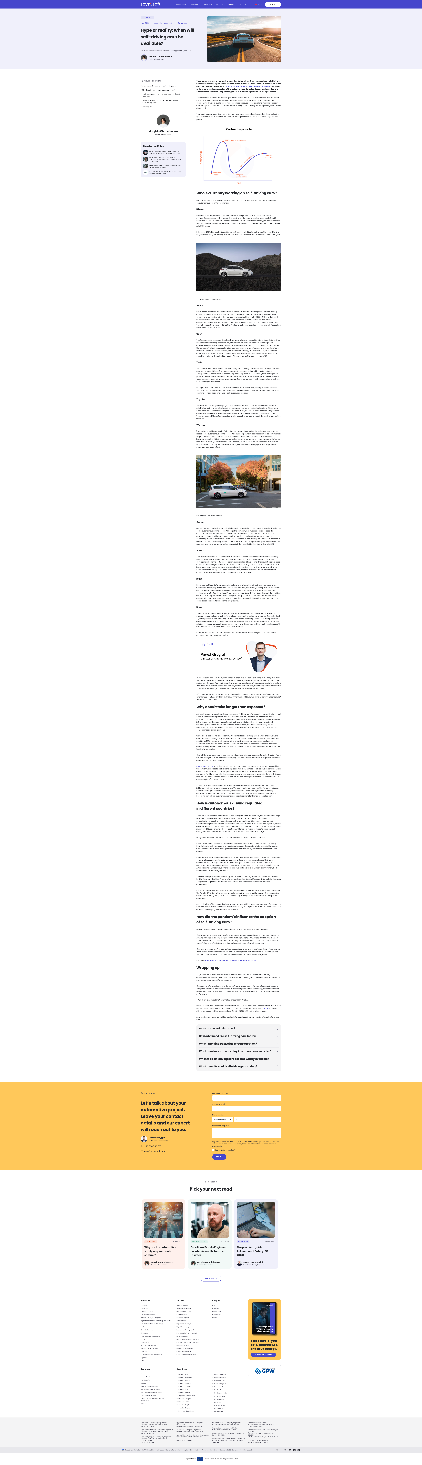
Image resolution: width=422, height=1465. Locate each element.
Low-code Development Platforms (187, 1342)
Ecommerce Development (185, 1330)
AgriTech (144, 1305)
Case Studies (216, 1311)
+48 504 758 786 (152, 1146)
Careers (231, 4)
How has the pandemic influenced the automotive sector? (231, 960)
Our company (180, 4)
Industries (194, 4)
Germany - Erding (220, 1378)
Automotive (144, 1308)
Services (207, 4)
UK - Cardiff (218, 1402)
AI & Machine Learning (183, 1308)
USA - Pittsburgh (219, 1408)
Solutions (219, 4)
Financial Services (147, 1330)
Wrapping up (147, 107)
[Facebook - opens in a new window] (298, 1450)
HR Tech (143, 1339)
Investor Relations (147, 1377)
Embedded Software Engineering (187, 1333)
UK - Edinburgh (219, 1399)
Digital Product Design (183, 1324)
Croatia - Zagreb (184, 1408)
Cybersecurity (181, 1321)
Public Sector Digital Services (186, 1355)
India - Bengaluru (220, 1384)
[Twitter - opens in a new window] (290, 1450)
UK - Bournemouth (220, 1393)
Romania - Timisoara (221, 1387)
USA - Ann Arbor (219, 1405)
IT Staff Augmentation (183, 1351)
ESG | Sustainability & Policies (150, 1389)
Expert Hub (215, 1308)
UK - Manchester (219, 1396)
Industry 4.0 (145, 1342)
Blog (213, 1305)
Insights (241, 4)
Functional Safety (182, 1336)
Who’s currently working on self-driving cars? (159, 86)
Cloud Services (181, 1314)
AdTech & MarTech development (152, 1355)
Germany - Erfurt (219, 1381)
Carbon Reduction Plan (148, 1395)
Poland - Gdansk (184, 1392)
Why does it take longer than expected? (158, 90)
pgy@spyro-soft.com (155, 1151)
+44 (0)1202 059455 (279, 1450)
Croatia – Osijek (183, 1405)
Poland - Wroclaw (184, 1374)
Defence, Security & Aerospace (151, 1318)
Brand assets (145, 1380)
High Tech (144, 1358)
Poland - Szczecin (184, 1386)
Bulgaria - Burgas (184, 1399)
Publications (216, 1314)
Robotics (144, 1351)
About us (144, 1374)
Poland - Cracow (184, 1380)
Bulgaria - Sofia (183, 1402)
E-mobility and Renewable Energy (152, 1324)
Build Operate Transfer (183, 1311)
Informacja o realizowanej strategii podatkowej (152, 1399)
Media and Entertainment (149, 1348)
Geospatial (144, 1333)
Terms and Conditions (209, 1450)
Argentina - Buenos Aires (186, 1396)
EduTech (143, 1327)
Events (214, 1318)
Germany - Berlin (220, 1374)
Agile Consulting (182, 1305)
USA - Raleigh (219, 1411)
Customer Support (182, 1318)
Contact (273, 4)
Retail (142, 1361)
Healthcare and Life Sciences (150, 1336)
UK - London (218, 1390)
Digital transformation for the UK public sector (156, 1321)
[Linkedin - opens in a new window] (294, 1450)
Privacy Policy (217, 1146)
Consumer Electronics (148, 1314)
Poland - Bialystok (184, 1383)
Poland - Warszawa (185, 1377)
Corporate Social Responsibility (151, 1392)
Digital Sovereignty (182, 1327)
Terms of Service (177, 1450)
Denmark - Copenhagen (186, 1411)
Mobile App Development (184, 1348)
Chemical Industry (147, 1311)
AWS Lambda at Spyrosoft (149, 1386)
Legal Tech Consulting (148, 1345)
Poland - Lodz (183, 1389)
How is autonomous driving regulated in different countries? (161, 95)
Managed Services (182, 1345)
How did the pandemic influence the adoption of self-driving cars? (160, 101)
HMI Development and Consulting (187, 1339)
